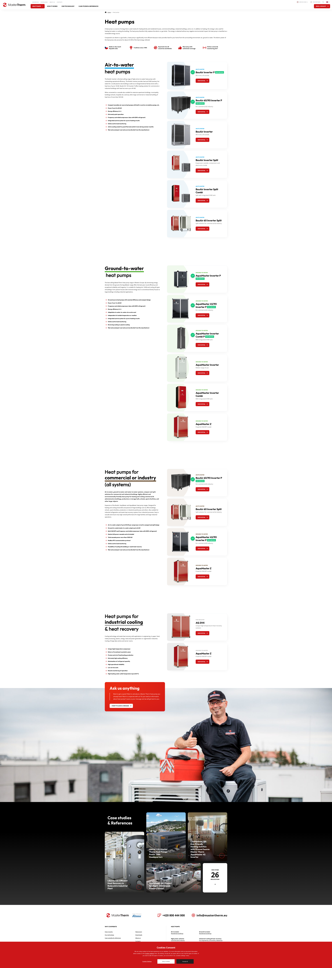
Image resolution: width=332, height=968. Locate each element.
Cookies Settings (147, 961)
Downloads (44, 2)
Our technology (68, 6)
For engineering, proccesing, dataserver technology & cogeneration (211, 941)
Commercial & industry (178, 940)
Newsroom (35, 2)
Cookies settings (149, 953)
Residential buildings (177, 933)
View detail (201, 80)
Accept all (185, 961)
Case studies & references (88, 6)
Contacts (59, 2)
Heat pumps (36, 6)
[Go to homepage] (14, 4)
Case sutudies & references (113, 938)
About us (52, 2)
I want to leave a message (120, 706)
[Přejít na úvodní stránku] (117, 915)
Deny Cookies (166, 961)
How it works (52, 6)
